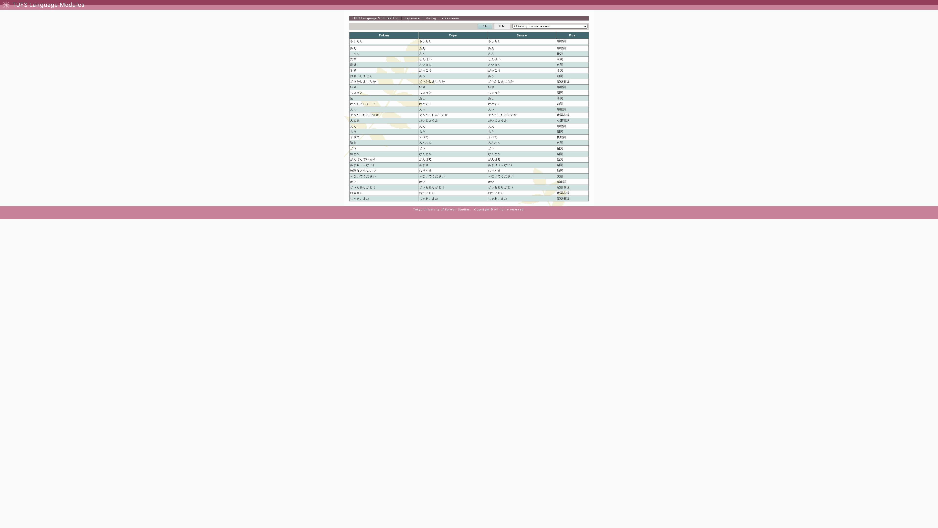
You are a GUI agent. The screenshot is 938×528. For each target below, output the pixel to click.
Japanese (412, 18)
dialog (431, 18)
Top (375, 18)
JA (485, 26)
